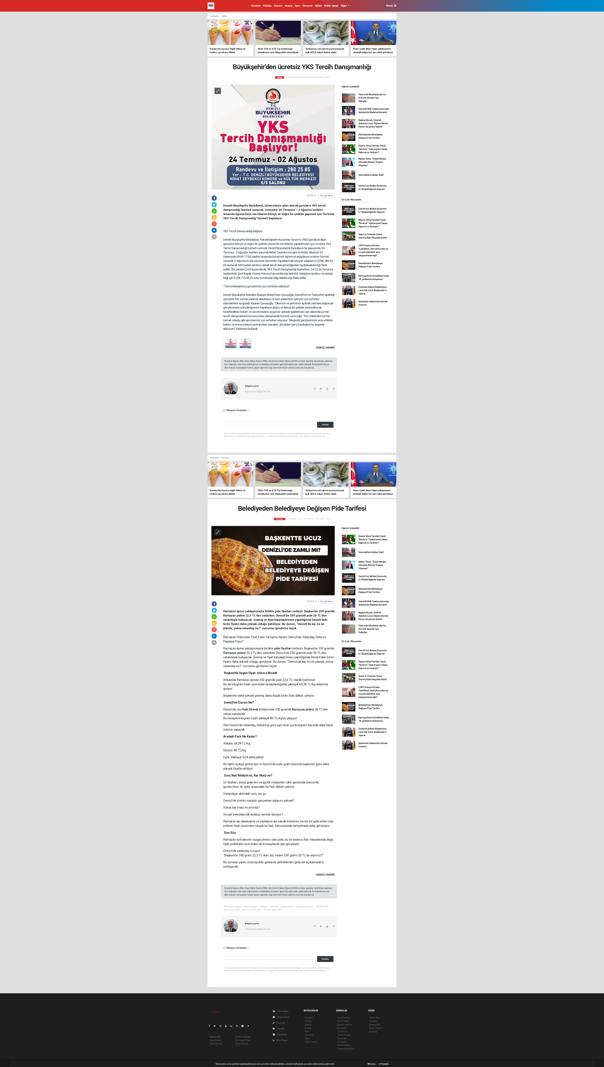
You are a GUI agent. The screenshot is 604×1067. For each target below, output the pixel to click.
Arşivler (281, 1028)
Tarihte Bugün (344, 1035)
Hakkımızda (215, 1037)
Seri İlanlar (342, 1042)
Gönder (325, 424)
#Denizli (274, 906)
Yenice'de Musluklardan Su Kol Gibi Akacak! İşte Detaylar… (372, 97)
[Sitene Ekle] (249, 1026)
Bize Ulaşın (282, 1040)
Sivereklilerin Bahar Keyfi (371, 175)
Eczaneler (342, 1028)
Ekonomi (307, 5)
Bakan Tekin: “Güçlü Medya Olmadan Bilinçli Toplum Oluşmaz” (372, 162)
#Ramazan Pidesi (232, 906)
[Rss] (238, 1026)
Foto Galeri (282, 1011)
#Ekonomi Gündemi (251, 910)
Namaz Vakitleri (344, 1024)
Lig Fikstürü (342, 1031)
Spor (297, 5)
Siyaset (278, 5)
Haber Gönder (242, 1043)
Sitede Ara (374, 1017)
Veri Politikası (215, 1043)
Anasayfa (214, 16)
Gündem (255, 5)
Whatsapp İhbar (242, 1040)
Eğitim (318, 5)
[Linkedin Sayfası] (232, 1026)
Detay (372, 1064)
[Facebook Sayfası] (211, 1026)
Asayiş (288, 5)
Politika (267, 5)
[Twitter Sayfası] (216, 1026)
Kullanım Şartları (243, 1037)
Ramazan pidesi (234, 653)
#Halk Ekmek (322, 906)
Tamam (385, 1064)
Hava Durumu (343, 1017)
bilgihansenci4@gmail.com (258, 391)
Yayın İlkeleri (215, 1040)
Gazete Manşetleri (346, 1049)
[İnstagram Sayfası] (221, 1026)
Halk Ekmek (250, 709)
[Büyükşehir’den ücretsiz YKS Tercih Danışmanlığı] (273, 137)
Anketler (373, 1021)
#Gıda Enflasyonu (304, 906)
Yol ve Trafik (343, 1021)
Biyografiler (374, 1024)
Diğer (344, 5)
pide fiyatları (283, 648)
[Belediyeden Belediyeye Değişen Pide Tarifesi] (273, 560)
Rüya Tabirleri (375, 1028)
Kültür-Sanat (331, 5)
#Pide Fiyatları (250, 906)
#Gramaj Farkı (287, 906)
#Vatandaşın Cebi (272, 910)
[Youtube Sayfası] (227, 1026)
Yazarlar (280, 1023)
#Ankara (263, 906)
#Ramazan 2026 (232, 910)
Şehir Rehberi (343, 1045)
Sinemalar (342, 1038)
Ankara (262, 673)
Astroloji (373, 1031)
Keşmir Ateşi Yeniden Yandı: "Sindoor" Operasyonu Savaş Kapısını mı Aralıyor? (372, 149)
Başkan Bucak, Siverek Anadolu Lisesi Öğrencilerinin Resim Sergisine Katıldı (373, 123)
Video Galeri (283, 1017)
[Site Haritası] (243, 1026)
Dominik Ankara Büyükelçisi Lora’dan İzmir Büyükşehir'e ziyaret (372, 290)
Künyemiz (282, 1034)
